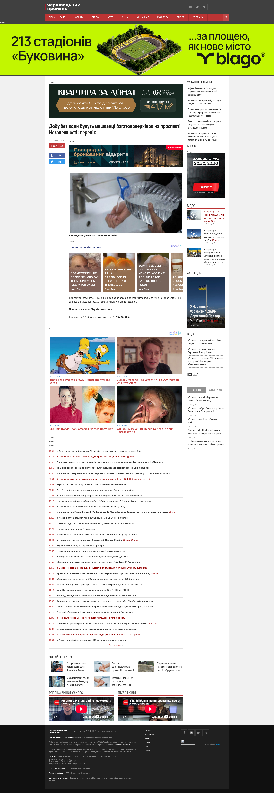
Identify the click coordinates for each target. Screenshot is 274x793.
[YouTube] (190, 7)
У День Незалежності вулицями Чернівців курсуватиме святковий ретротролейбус (202, 91)
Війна (125, 17)
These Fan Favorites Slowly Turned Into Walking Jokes (80, 381)
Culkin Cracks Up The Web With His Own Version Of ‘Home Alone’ (148, 381)
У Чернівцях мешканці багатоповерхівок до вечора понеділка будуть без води (169, 667)
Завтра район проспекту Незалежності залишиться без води (122, 681)
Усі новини (115, 645)
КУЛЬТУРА (149, 739)
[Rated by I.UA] (188, 744)
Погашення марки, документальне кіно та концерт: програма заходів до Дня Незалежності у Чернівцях (205, 112)
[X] (197, 7)
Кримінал (143, 17)
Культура (163, 17)
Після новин (127, 692)
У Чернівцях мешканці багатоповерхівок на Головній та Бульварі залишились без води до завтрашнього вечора (78, 670)
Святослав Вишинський (58, 778)
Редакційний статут (57, 773)
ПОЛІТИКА (149, 731)
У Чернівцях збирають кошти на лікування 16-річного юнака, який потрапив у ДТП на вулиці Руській (202, 136)
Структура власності (57, 768)
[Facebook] (183, 7)
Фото (110, 17)
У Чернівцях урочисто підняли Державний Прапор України (201, 350)
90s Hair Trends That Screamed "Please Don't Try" (81, 428)
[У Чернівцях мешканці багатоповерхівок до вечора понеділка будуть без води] (146, 666)
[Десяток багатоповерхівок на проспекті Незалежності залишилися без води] (102, 666)
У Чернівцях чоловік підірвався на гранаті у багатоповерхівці (203, 399)
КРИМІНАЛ (149, 735)
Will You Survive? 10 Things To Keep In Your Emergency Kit (145, 430)
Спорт (180, 17)
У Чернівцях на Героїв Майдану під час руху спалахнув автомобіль (205, 102)
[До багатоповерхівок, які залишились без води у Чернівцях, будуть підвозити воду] (57, 681)
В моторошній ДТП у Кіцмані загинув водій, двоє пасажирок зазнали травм (204, 431)
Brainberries (55, 376)
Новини (78, 17)
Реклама (197, 17)
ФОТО (147, 751)
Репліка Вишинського (66, 692)
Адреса (52, 757)
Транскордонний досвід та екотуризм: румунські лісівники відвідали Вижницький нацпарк (204, 124)
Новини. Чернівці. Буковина (60, 737)
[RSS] (204, 7)
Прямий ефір (57, 17)
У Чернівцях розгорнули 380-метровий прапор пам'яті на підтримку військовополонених (205, 361)
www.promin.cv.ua (123, 745)
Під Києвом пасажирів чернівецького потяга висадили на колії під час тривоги (206, 442)
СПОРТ (148, 743)
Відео (95, 17)
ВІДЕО (147, 747)
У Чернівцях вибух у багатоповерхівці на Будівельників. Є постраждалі (206, 409)
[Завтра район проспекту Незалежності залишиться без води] (102, 681)
